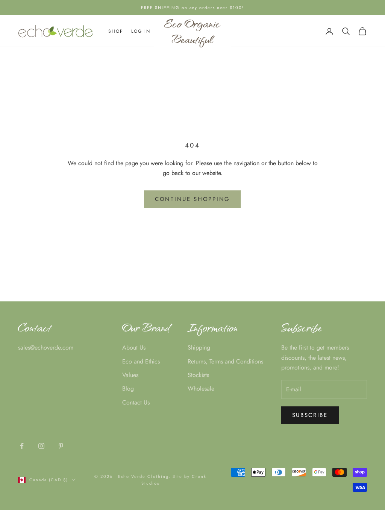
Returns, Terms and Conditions (225, 361)
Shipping (199, 347)
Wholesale (201, 388)
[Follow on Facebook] (22, 446)
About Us (134, 347)
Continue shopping (192, 199)
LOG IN (141, 31)
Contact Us (136, 402)
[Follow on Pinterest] (61, 446)
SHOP (116, 31)
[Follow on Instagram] (41, 446)
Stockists (198, 375)
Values (130, 375)
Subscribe (310, 415)
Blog (128, 388)
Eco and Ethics (141, 361)
